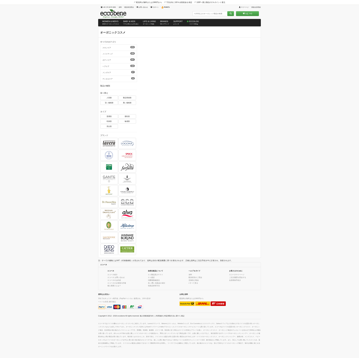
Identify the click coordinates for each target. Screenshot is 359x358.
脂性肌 (127, 116)
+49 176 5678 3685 (109, 7)
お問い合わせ (143, 7)
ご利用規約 (159, 316)
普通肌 (109, 116)
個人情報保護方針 (146, 316)
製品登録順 (127, 98)
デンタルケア (118, 78)
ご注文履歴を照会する (237, 277)
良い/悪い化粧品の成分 (156, 283)
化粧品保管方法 (154, 286)
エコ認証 (151, 277)
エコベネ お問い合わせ (116, 277)
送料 (120, 7)
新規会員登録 (256, 7)
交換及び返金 (194, 280)
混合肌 (109, 126)
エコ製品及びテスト (155, 274)
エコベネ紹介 (112, 274)
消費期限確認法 (154, 280)
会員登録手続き (235, 280)
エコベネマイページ (236, 274)
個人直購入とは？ (114, 286)
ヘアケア (118, 66)
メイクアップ (118, 54)
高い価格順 (127, 103)
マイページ (245, 7)
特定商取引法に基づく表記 (174, 316)
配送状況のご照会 (195, 277)
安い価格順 (109, 103)
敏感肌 (127, 121)
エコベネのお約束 (114, 280)
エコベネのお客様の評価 (116, 283)
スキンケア (118, 47)
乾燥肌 (109, 121)
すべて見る (194, 283)
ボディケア (118, 60)
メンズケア (118, 72)
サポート (155, 7)
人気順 (109, 98)
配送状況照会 (129, 7)
